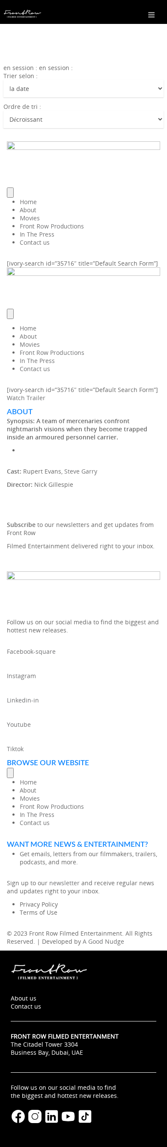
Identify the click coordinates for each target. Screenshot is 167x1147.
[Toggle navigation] (10, 192)
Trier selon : (20, 76)
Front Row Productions (52, 226)
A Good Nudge (103, 941)
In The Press (37, 234)
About (28, 210)
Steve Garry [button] (80, 471)
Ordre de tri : (22, 106)
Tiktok (15, 749)
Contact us (35, 242)
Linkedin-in (23, 700)
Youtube (19, 724)
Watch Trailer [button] (26, 398)
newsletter (64, 883)
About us (23, 998)
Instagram (21, 676)
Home (28, 202)
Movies (30, 218)
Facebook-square (31, 651)
